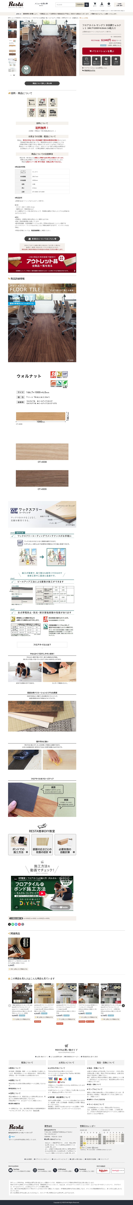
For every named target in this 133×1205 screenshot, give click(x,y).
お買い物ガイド (42, 1056)
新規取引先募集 (91, 1159)
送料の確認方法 (15, 1103)
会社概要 (29, 1159)
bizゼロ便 (36, 1110)
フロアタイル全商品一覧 (40, 18)
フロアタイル (26, 18)
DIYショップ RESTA (14, 18)
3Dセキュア (55, 1092)
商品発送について (15, 1088)
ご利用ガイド (116, 63)
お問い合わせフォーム (53, 1139)
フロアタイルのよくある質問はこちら (95, 68)
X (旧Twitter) (62, 1169)
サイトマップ (104, 1159)
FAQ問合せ (106, 63)
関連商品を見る (89, 70)
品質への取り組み (77, 1159)
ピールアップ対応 (54, 18)
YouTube (16, 1169)
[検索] (87, 5)
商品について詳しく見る (41, 83)
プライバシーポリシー (43, 1159)
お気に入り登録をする (96, 63)
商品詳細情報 (35, 230)
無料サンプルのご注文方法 (97, 1099)
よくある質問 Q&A (56, 1056)
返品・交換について (95, 1084)
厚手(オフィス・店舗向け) (70, 18)
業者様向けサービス (72, 1056)
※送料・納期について (114, 45)
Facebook (82, 1169)
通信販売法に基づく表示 (90, 1056)
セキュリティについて (60, 1159)
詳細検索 (79, 4)
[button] (41, 4)
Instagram (41, 1169)
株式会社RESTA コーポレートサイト (19, 1132)
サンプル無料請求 (86, 63)
